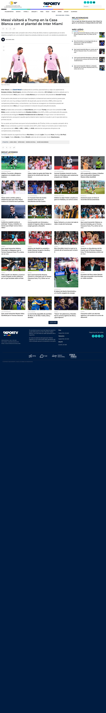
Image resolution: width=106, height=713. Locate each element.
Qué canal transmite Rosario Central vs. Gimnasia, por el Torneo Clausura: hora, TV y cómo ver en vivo (39, 277)
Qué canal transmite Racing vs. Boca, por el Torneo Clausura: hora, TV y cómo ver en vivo (86, 34)
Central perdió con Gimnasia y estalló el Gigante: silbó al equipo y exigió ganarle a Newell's (39, 224)
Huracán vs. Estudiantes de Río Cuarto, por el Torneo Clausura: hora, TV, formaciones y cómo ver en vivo (92, 251)
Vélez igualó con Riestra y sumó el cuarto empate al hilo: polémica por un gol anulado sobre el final (12, 276)
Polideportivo (9, 11)
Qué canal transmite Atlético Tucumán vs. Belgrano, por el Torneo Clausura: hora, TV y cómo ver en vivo (12, 251)
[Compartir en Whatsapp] (10, 28)
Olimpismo (74, 11)
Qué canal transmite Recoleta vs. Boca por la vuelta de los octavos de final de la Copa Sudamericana (86, 59)
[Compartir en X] (6, 28)
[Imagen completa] (3, 50)
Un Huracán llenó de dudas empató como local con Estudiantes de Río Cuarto (37, 199)
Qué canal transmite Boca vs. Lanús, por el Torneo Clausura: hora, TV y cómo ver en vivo (86, 51)
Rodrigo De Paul (31, 142)
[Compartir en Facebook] (3, 28)
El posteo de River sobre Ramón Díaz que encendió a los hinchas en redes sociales (92, 276)
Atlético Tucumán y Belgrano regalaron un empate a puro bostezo (11, 175)
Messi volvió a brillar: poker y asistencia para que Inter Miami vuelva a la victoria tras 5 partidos (12, 199)
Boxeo (60, 11)
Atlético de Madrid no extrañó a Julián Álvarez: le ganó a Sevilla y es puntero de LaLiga (39, 250)
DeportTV (51, 4)
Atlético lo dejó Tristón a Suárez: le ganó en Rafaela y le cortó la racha (66, 198)
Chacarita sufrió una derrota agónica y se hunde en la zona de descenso (92, 315)
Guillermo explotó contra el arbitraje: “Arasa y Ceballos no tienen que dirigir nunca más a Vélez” (11, 224)
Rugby (53, 11)
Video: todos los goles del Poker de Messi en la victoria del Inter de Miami (40, 175)
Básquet (34, 11)
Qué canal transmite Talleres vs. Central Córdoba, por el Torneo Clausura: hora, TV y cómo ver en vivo (92, 225)
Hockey (66, 11)
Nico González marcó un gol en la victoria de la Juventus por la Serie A (66, 250)
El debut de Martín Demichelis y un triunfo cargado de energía (65, 292)
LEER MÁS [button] (53, 322)
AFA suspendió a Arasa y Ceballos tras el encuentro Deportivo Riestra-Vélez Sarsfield (92, 175)
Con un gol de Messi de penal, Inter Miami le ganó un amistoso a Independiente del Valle (87, 22)
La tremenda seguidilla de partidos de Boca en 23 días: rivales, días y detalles (40, 315)
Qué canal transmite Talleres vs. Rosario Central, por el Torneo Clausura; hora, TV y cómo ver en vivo (85, 67)
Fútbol (26, 11)
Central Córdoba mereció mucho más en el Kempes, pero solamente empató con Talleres (66, 175)
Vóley (47, 11)
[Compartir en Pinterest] (3, 47)
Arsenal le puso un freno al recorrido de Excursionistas (90, 198)
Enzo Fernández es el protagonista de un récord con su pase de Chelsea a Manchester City (85, 43)
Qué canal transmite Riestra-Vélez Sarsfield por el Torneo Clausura (12, 314)
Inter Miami (21, 142)
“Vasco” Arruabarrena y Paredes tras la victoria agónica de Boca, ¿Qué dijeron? (65, 315)
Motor (18, 11)
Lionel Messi (13, 142)
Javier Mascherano (42, 142)
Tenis (41, 11)
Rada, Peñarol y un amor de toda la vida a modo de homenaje (66, 223)
